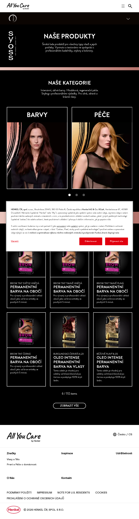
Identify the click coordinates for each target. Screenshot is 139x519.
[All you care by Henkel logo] (18, 6)
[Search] (130, 6)
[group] (69, 154)
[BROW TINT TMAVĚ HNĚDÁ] (69, 275)
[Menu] (128, 18)
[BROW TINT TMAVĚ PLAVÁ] (113, 275)
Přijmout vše (116, 241)
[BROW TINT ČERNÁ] (26, 349)
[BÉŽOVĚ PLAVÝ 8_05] (113, 349)
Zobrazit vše (69, 406)
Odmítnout (91, 241)
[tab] (69, 195)
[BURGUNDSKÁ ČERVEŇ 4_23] (69, 349)
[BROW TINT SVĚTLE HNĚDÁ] (26, 275)
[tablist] (69, 195)
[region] (69, 226)
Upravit (15, 241)
